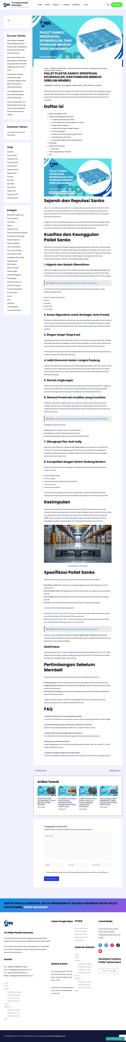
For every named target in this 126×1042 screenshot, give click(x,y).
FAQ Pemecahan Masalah (15, 236)
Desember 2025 (12, 159)
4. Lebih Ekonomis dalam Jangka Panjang (65, 128)
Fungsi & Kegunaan (13, 240)
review (9, 296)
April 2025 (10, 184)
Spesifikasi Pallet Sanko (57, 146)
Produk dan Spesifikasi (14, 289)
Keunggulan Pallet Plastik (15, 257)
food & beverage (81, 228)
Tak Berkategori (12, 307)
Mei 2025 (10, 180)
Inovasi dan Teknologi (14, 250)
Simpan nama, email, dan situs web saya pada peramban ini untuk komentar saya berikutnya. (77, 872)
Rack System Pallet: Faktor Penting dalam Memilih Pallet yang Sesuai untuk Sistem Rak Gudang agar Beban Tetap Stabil (17, 63)
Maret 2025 (11, 187)
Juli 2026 (10, 152)
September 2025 (12, 169)
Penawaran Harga (14, 1010)
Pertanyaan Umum (14, 1016)
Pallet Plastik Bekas (14, 992)
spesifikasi (10, 303)
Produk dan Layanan (14, 285)
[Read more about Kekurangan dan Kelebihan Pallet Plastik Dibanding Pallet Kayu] (109, 791)
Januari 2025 (11, 191)
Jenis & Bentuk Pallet (14, 254)
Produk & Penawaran (14, 282)
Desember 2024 (12, 194)
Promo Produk (12, 292)
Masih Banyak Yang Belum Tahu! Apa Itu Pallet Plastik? (47, 801)
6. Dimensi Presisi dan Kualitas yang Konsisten (66, 134)
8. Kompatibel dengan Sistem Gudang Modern (66, 140)
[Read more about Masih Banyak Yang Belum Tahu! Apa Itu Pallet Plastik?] (47, 791)
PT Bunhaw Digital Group (56, 1036)
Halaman (76, 5)
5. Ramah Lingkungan (58, 131)
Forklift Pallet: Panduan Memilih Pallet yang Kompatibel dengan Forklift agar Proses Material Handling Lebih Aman (16, 80)
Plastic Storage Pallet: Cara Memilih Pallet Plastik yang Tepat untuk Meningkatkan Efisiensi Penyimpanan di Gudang (16, 108)
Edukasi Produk (12, 229)
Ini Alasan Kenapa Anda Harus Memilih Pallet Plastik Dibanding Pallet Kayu (67, 802)
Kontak (66, 5)
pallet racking (55, 475)
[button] (60, 5)
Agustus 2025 (11, 173)
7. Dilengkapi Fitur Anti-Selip (60, 137)
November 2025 (12, 162)
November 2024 (12, 198)
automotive (71, 228)
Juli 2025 (10, 176)
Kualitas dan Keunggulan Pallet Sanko (61, 116)
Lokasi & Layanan (13, 268)
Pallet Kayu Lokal (14, 998)
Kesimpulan (53, 143)
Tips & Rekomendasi (14, 310)
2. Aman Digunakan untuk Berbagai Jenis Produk (67, 122)
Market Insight (12, 271)
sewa (9, 299)
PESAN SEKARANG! (36, 907)
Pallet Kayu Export (14, 1001)
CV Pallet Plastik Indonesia (19, 4)
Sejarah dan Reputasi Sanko (58, 114)
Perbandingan (12, 278)
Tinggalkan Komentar (52, 85)
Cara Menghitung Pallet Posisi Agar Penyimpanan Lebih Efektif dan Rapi (15, 94)
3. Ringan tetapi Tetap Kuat (60, 125)
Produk (56, 5)
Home (40, 5)
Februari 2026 (12, 155)
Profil (47, 5)
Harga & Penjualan (13, 243)
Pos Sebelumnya (40, 770)
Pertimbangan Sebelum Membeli (60, 152)
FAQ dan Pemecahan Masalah (17, 232)
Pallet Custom (79, 940)
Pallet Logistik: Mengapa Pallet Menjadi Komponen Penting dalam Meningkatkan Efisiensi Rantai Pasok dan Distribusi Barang (17, 46)
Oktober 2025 (12, 166)
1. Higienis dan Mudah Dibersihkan (63, 119)
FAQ (50, 155)
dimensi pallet (61, 658)
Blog (86, 5)
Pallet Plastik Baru (14, 995)
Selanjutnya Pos (115, 770)
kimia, (46, 688)
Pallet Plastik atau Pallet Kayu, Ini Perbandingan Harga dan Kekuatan (88, 802)
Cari (8, 20)
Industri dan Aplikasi (14, 247)
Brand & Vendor (12, 218)
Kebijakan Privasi (14, 1013)
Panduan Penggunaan (14, 275)
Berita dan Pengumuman (15, 215)
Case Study (11, 222)
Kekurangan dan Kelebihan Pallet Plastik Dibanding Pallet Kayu (108, 801)
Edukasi (9, 225)
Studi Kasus (55, 149)
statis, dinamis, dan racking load (86, 635)
